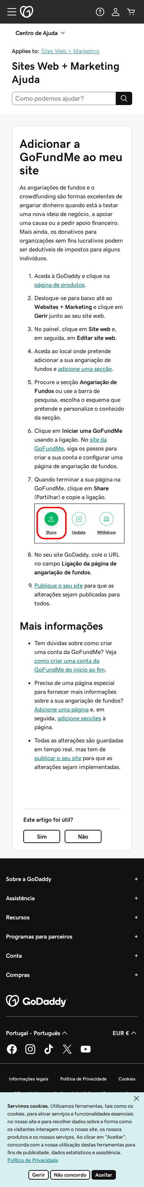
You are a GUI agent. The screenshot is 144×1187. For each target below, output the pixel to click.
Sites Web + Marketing (70, 51)
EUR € (121, 1033)
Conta (14, 955)
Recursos (18, 917)
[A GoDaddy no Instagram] (30, 1053)
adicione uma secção (85, 369)
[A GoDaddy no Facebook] (12, 1053)
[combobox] (64, 98)
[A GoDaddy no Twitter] (67, 1053)
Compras (18, 975)
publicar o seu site (57, 758)
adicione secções (79, 718)
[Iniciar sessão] (116, 12)
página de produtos (59, 285)
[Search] (124, 98)
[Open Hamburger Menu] (9, 12)
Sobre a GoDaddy (28, 879)
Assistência (20, 898)
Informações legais (28, 1078)
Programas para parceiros (39, 936)
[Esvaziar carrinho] (131, 12)
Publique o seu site (58, 585)
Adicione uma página (61, 709)
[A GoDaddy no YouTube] (86, 1053)
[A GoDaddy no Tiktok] (49, 1053)
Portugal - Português (33, 1033)
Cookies (127, 1078)
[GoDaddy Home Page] (36, 1001)
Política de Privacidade (83, 1078)
